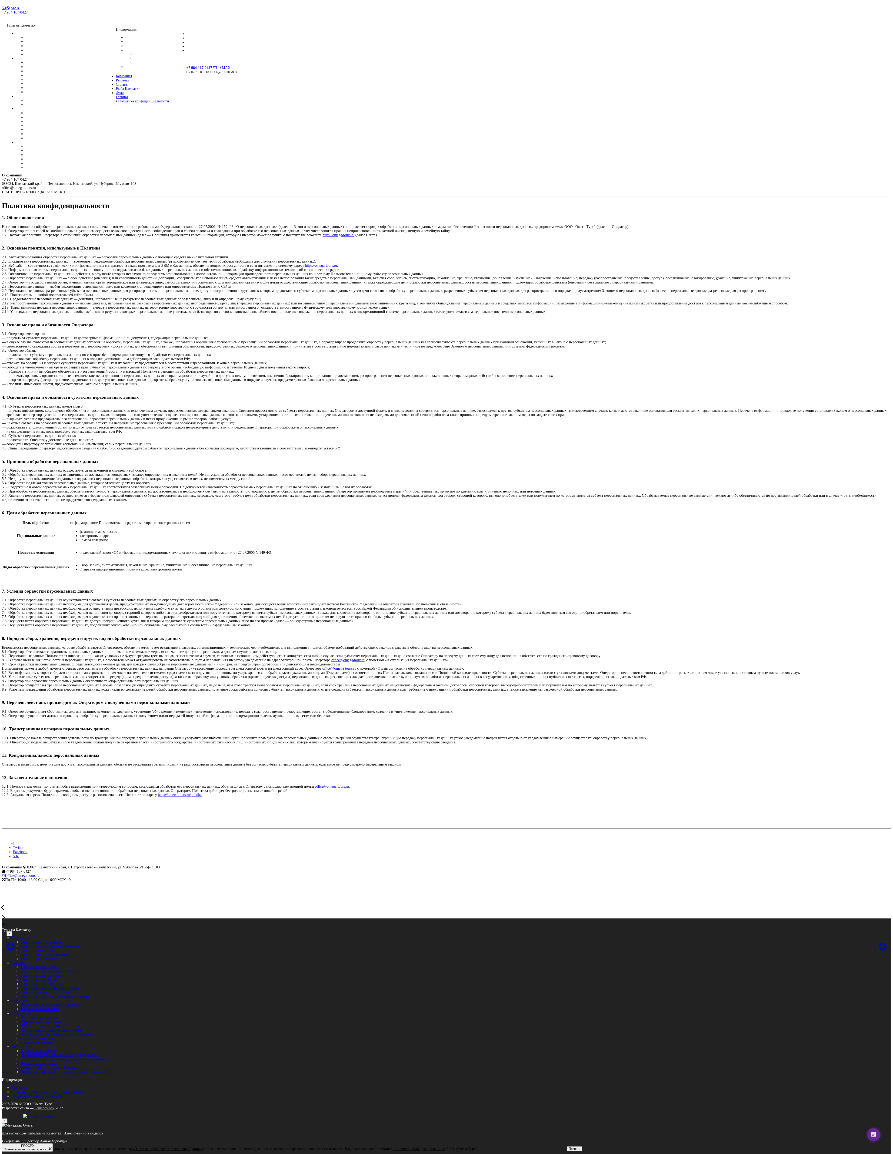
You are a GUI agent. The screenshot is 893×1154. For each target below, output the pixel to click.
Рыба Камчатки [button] (137, 50)
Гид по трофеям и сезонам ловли (160, 54)
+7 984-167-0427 (15, 12)
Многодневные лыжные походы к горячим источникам (69, 155)
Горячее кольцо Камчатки (45, 117)
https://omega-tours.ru (338, 235)
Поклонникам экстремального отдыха (55, 100)
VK (16, 856)
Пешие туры (21, 1013)
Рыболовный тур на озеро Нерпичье (54, 163)
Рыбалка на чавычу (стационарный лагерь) (59, 92)
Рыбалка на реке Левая (43, 75)
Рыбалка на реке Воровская (47, 79)
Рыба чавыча (144, 62)
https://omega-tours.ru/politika (180, 795)
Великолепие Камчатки (44, 113)
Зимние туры (21, 1047)
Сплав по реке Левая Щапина (48, 50)
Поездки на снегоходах (43, 159)
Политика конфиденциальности (36, 1096)
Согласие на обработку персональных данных (47, 1092)
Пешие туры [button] (26, 109)
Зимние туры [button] (26, 142)
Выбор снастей (146, 58)
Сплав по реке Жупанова (45, 54)
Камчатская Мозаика (41, 138)
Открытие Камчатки (41, 134)
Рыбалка (193, 38)
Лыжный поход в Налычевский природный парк (64, 150)
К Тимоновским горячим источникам (55, 121)
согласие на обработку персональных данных (166, 1149)
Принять (574, 1149)
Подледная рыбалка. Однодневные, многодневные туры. (70, 167)
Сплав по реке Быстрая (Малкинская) (55, 42)
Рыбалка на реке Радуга (44, 62)
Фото (190, 50)
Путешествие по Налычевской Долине (56, 125)
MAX (15, 8)
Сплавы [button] (22, 33)
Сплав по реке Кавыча (43, 46)
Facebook (20, 852)
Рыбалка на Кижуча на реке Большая (54, 83)
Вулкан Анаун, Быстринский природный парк (62, 130)
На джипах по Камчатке (44, 104)
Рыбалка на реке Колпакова (47, 71)
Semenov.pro (44, 1108)
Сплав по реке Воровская (45, 37)
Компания (194, 34)
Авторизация (21, 1088)
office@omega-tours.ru (348, 660)
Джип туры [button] (25, 96)
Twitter (18, 848)
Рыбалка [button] (22, 58)
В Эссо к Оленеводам (42, 146)
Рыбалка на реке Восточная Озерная (54, 67)
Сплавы (192, 42)
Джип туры (20, 1000)
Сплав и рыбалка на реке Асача (50, 88)
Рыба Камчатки (198, 46)
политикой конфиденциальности (419, 1149)
